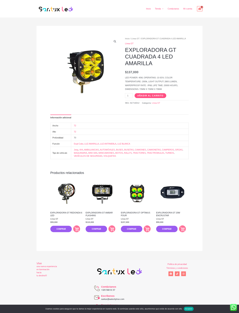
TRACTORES (139, 153)
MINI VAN (92, 153)
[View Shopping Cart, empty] (199, 8)
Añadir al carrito (150, 95)
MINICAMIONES (106, 153)
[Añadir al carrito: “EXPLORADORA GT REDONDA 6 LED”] (76, 228)
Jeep (76, 150)
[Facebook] (170, 273)
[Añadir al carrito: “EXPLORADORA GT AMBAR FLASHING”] (111, 228)
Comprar (61, 229)
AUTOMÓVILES (107, 150)
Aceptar (188, 309)
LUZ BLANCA (123, 144)
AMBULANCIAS (91, 150)
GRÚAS (179, 150)
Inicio (148, 8)
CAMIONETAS (154, 150)
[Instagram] (183, 273)
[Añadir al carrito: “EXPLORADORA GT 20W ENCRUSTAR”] (182, 228)
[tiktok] (177, 273)
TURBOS (169, 153)
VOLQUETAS (109, 156)
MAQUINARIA (80, 153)
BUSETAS (129, 150)
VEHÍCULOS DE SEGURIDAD (88, 156)
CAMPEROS (168, 150)
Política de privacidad (177, 264)
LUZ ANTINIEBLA (108, 144)
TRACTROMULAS (155, 153)
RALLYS (128, 153)
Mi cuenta (187, 8)
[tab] (60, 118)
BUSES (119, 150)
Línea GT (135, 39)
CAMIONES (140, 150)
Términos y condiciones (177, 268)
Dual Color (78, 144)
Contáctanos (173, 8)
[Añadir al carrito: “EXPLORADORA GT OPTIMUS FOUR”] (147, 228)
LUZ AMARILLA (91, 144)
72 (75, 125)
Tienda (158, 8)
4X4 (81, 150)
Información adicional (60, 117)
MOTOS (119, 153)
